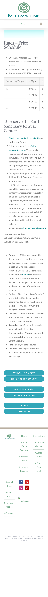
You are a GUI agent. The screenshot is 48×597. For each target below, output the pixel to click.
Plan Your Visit (39, 467)
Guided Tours (38, 454)
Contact (9, 513)
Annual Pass (9, 484)
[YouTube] (27, 482)
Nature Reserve (24, 469)
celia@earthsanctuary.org (33, 227)
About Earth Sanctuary (24, 446)
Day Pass (9, 494)
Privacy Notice (9, 504)
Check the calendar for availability (25, 138)
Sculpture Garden (39, 444)
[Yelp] (27, 488)
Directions (39, 436)
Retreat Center (24, 458)
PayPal (25, 274)
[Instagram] (21, 488)
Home (24, 436)
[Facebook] (21, 482)
